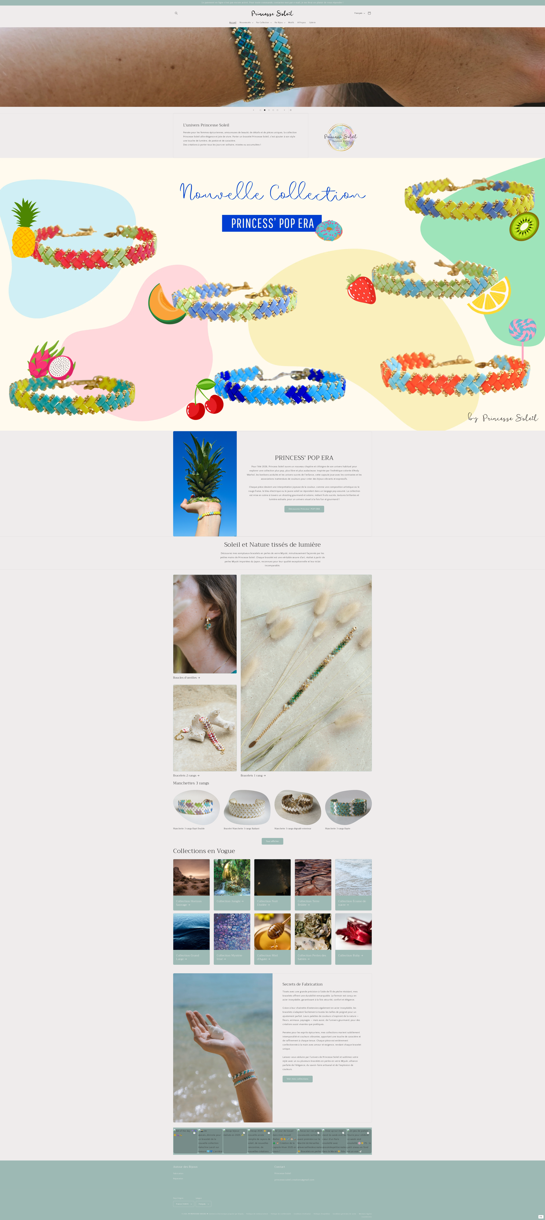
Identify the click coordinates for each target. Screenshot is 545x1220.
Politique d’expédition (322, 1214)
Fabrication (178, 1173)
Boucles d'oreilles (185, 677)
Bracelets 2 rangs (184, 775)
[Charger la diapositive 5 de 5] (277, 110)
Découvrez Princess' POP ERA (304, 509)
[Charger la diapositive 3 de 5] (269, 110)
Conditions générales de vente (344, 1214)
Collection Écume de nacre (352, 903)
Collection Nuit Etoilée (267, 903)
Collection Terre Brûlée (308, 903)
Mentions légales (365, 1214)
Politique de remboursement (257, 1214)
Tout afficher (272, 841)
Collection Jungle (228, 901)
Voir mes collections (297, 1079)
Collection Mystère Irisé (229, 957)
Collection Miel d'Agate (267, 957)
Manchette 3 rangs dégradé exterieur (292, 828)
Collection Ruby (349, 955)
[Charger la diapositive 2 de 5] (265, 110)
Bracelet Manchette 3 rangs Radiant (241, 828)
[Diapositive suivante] (284, 110)
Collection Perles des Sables (312, 957)
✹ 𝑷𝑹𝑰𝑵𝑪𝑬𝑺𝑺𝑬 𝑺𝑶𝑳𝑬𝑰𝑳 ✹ (198, 1214)
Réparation (178, 1179)
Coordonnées (367, 1217)
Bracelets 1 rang (252, 775)
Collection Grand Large (187, 957)
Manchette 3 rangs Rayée (337, 828)
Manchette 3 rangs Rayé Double (189, 828)
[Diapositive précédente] (253, 110)
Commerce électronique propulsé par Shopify (226, 1214)
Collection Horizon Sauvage (189, 903)
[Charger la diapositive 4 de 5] (273, 110)
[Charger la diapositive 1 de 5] (260, 110)
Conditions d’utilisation (302, 1214)
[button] (176, 13)
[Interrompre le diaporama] (291, 110)
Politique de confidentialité (281, 1214)
